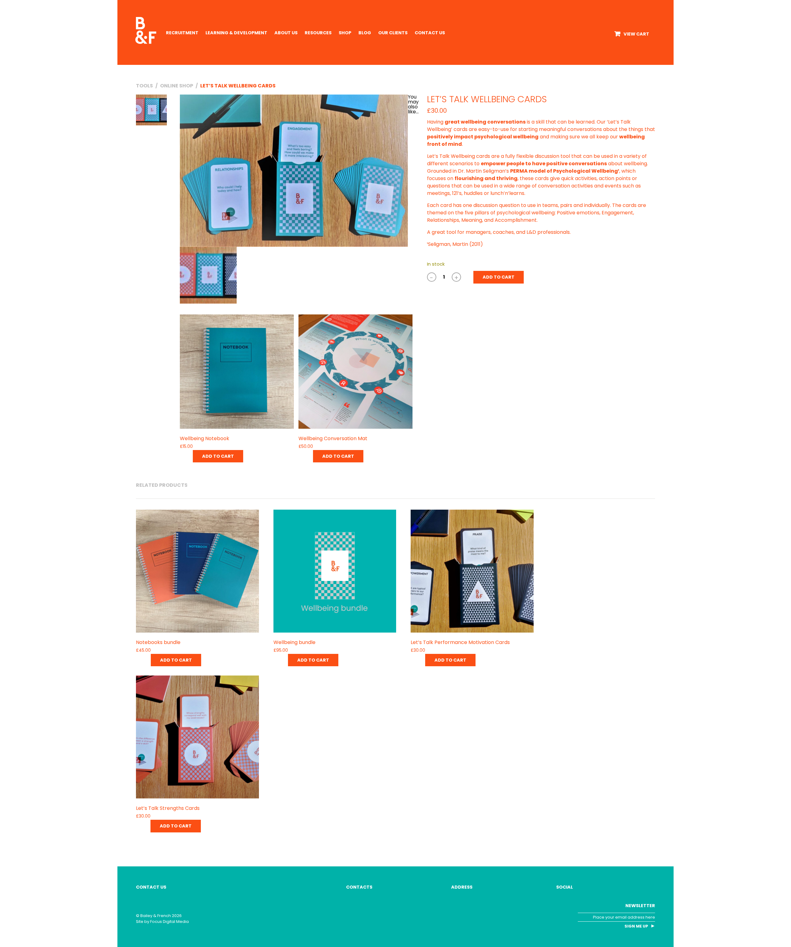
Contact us (430, 33)
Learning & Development (236, 33)
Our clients (393, 33)
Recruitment (182, 33)
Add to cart (498, 277)
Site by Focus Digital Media (162, 921)
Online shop (176, 85)
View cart (636, 34)
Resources (318, 33)
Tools (144, 85)
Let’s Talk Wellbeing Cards (238, 85)
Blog (364, 33)
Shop (345, 33)
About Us (286, 33)
